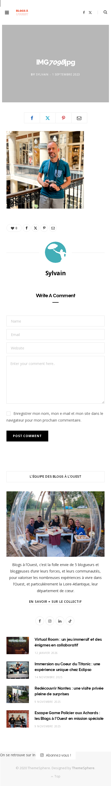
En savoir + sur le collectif (55, 601)
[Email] (79, 117)
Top (57, 776)
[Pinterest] (64, 117)
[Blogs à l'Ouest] (22, 12)
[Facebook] (32, 117)
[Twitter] (48, 117)
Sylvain (42, 74)
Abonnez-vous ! (58, 755)
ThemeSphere (83, 768)
